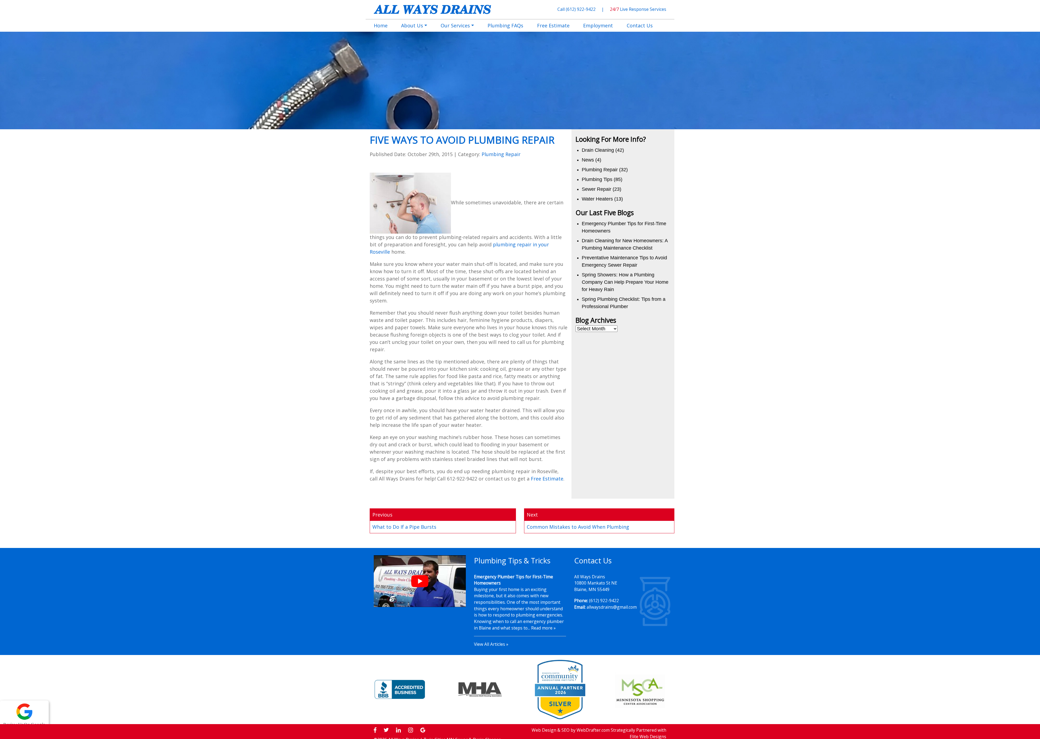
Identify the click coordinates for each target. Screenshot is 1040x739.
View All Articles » (491, 644)
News (588, 160)
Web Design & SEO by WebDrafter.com (571, 730)
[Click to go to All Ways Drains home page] (432, 9)
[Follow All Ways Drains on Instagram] (410, 730)
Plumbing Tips (597, 179)
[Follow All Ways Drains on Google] (423, 730)
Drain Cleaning (598, 150)
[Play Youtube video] (420, 581)
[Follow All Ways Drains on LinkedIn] (398, 730)
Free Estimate (547, 478)
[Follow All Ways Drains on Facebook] (375, 730)
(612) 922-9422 (581, 9)
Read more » (543, 628)
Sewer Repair (596, 189)
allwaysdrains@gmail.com (612, 607)
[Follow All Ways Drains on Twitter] (386, 730)
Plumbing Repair (501, 154)
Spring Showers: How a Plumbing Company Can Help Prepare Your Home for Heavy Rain (625, 282)
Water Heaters (597, 199)
